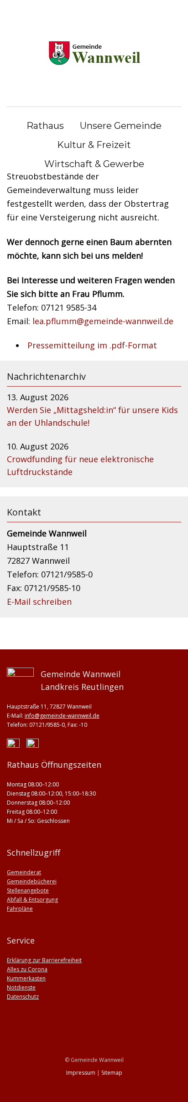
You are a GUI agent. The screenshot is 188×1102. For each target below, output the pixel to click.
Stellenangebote (28, 890)
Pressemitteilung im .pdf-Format (92, 345)
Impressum (80, 1072)
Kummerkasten (26, 978)
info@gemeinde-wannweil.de (62, 715)
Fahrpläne (20, 909)
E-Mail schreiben (39, 601)
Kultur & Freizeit (94, 144)
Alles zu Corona (27, 969)
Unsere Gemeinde (121, 125)
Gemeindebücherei (32, 881)
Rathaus (45, 125)
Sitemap (111, 1072)
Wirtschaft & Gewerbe (94, 163)
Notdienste (21, 987)
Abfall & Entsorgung (32, 899)
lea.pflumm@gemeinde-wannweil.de (102, 321)
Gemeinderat (24, 872)
